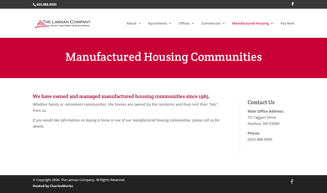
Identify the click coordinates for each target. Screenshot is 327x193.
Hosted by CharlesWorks (53, 186)
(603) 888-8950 (260, 139)
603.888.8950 (46, 4)
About (131, 23)
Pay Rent (287, 23)
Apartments (157, 23)
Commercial (210, 23)
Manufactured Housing (250, 23)
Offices (184, 23)
